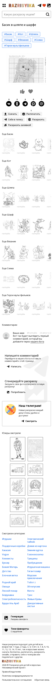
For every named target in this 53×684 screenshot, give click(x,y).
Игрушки (6, 538)
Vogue (5, 554)
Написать (16, 366)
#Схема (38, 39)
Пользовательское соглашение (17, 680)
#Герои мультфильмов (16, 45)
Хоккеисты (7, 558)
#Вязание (23, 39)
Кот (9, 160)
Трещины (32, 558)
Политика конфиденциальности (17, 675)
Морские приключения (34, 577)
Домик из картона (37, 546)
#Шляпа (33, 34)
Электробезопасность (14, 599)
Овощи (6, 586)
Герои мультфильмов (18, 295)
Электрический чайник (35, 540)
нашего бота (37, 341)
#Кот (20, 34)
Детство (6, 571)
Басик (10, 134)
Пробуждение (34, 562)
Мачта (30, 590)
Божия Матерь (10, 566)
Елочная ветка (10, 575)
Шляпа (10, 187)
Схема (10, 268)
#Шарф (8, 39)
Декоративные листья (35, 605)
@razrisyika (32, 333)
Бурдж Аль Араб (10, 603)
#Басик (8, 34)
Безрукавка (8, 594)
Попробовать (18, 392)
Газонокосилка (35, 554)
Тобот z (31, 582)
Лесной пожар (9, 590)
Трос (29, 594)
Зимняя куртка (35, 550)
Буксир (5, 562)
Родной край (9, 582)
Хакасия (6, 550)
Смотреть (31, 421)
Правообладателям (11, 671)
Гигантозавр (34, 571)
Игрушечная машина (38, 566)
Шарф (10, 214)
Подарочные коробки (13, 546)
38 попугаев (33, 586)
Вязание (11, 241)
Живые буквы (34, 599)
